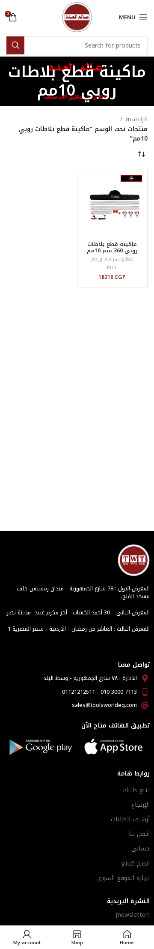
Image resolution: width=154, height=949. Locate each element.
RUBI (112, 267)
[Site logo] (77, 17)
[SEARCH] (15, 45)
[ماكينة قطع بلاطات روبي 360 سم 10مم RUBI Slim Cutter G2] (112, 205)
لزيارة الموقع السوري (123, 878)
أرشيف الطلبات (130, 819)
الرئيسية (137, 119)
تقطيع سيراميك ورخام (112, 259)
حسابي (140, 848)
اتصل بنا (139, 834)
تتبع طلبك (136, 790)
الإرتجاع (140, 805)
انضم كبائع (135, 863)
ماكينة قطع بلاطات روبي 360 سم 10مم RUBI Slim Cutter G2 (112, 250)
